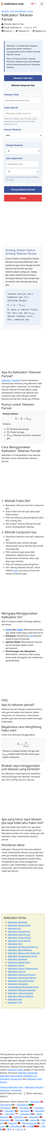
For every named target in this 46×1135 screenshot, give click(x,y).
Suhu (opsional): (14, 158)
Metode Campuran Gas (23, 85)
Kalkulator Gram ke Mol (19, 937)
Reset (23, 198)
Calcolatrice (5, 1104)
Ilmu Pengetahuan (18, 11)
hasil (15, 570)
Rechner (13, 1123)
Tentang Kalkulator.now (11, 1087)
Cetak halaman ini (12, 27)
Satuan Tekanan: (12, 129)
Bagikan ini (40, 31)
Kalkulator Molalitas (17, 959)
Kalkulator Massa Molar (19, 925)
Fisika (20, 629)
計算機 (30, 1126)
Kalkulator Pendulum (18, 983)
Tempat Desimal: (14, 145)
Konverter (16, 1090)
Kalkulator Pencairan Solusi (21, 980)
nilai (31, 635)
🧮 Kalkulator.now (12, 4)
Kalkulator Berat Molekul (20, 950)
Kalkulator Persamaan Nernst (22, 977)
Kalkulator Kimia (15, 1069)
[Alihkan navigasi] (41, 3)
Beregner (35, 1101)
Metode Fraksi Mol (23, 78)
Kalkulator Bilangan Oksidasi (22, 990)
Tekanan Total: (11, 94)
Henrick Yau (18, 24)
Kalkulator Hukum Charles (20, 993)
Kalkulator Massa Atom (19, 962)
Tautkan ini (23, 31)
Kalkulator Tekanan (11, 380)
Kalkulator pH (14, 928)
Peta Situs (5, 1090)
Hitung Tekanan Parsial (23, 189)
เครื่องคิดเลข (16, 1126)
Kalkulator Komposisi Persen (22, 974)
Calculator (24, 1107)
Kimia (30, 11)
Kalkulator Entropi (16, 971)
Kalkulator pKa (15, 999)
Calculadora (22, 1104)
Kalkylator (20, 1120)
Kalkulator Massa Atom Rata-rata (24, 953)
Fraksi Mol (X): (11, 107)
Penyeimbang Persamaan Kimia (23, 987)
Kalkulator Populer (34, 1087)
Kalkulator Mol (15, 943)
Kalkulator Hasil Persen (19, 934)
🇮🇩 (32, 4)
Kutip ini (8, 31)
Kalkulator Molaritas (17, 922)
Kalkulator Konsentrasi (19, 931)
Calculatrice (25, 1114)
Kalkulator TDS (15, 1002)
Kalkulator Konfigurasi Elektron (23, 946)
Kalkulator (19, 1117)
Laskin (33, 1120)
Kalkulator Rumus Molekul (20, 996)
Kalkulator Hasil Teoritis (19, 940)
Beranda (5, 11)
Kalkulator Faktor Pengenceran (23, 968)
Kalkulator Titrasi (16, 965)
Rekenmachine (29, 1123)
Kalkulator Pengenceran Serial (22, 956)
